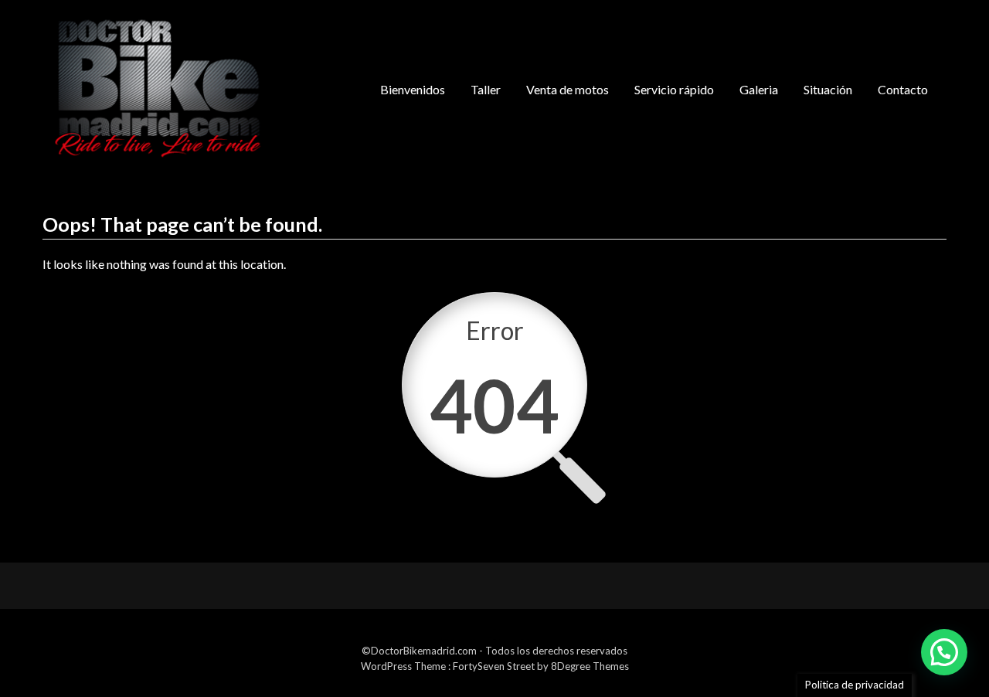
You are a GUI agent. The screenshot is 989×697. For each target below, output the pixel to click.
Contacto (903, 89)
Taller (486, 89)
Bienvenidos (412, 89)
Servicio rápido (674, 89)
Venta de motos (567, 89)
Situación (828, 89)
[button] (944, 652)
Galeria (758, 89)
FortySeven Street (495, 666)
